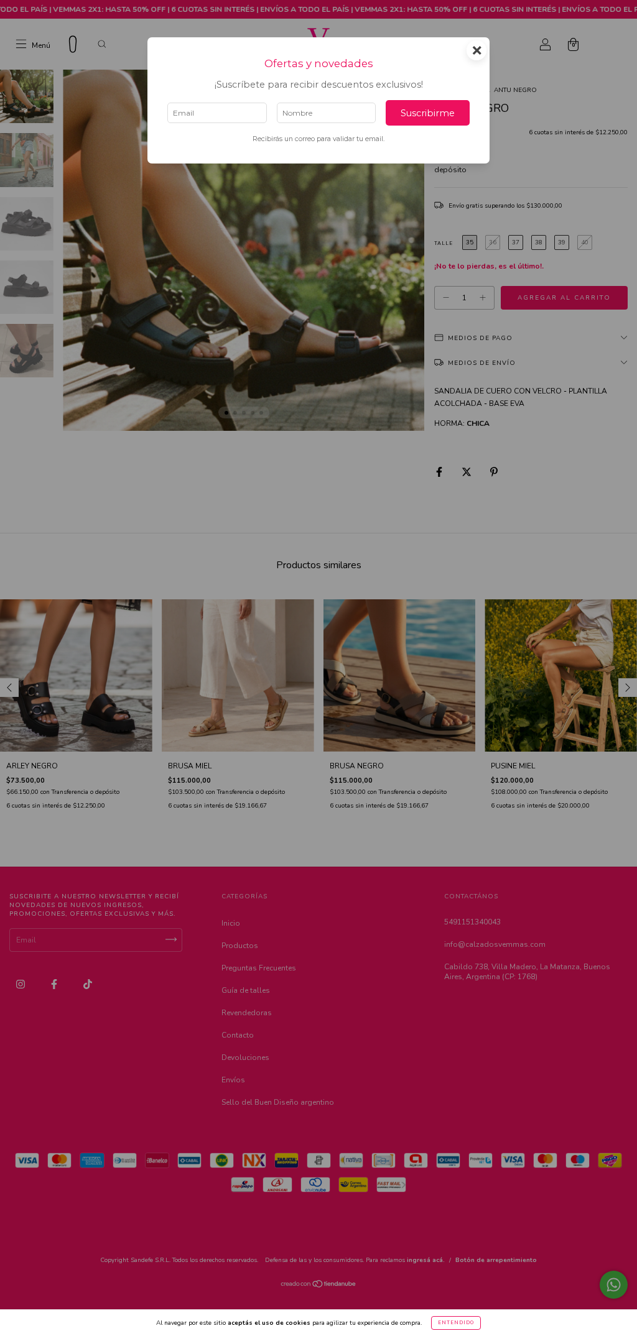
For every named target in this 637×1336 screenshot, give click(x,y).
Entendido (456, 1322)
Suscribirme (428, 113)
